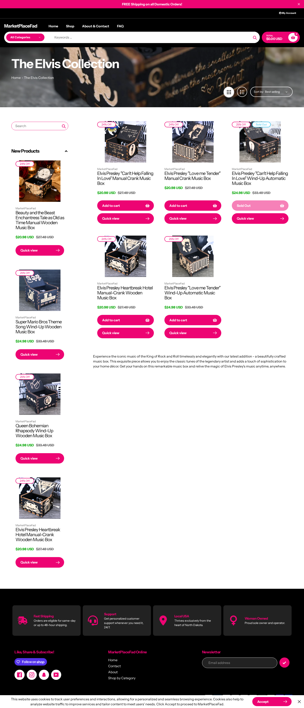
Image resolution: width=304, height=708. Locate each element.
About (113, 672)
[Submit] (284, 662)
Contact (114, 666)
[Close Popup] (299, 701)
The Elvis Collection (39, 78)
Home (16, 78)
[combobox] (39, 126)
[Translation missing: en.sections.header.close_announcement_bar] (299, 4)
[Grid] (229, 92)
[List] (242, 92)
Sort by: (259, 92)
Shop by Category (121, 678)
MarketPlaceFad (20, 26)
